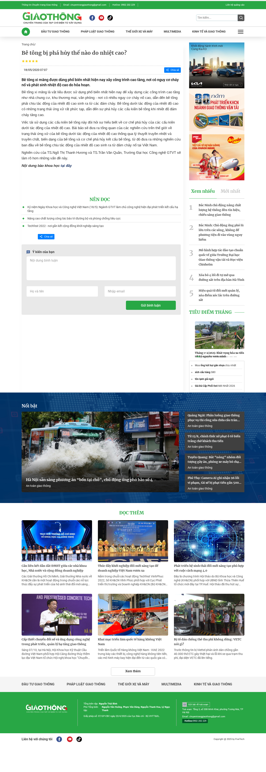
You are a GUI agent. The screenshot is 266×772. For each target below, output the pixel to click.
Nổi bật (29, 406)
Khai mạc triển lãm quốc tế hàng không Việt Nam (130, 641)
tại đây (66, 166)
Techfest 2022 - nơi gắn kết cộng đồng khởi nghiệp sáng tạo (65, 226)
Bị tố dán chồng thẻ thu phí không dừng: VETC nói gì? (207, 641)
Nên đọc (100, 199)
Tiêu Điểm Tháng (210, 312)
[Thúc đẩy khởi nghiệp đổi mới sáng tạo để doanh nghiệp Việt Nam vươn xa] (133, 541)
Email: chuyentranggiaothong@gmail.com (84, 5)
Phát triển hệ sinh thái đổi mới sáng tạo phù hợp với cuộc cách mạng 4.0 (209, 568)
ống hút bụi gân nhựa (212, 365)
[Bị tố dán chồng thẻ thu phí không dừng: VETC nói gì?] (209, 615)
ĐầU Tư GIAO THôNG (55, 31)
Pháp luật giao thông (86, 684)
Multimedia (171, 684)
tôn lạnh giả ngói (204, 379)
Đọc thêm (131, 513)
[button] (198, 356)
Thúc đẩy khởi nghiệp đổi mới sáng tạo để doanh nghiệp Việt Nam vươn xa (128, 568)
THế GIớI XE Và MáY (139, 31)
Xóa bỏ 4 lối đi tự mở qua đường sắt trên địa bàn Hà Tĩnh (221, 277)
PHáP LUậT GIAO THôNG (98, 31)
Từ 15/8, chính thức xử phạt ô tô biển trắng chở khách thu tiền (214, 438)
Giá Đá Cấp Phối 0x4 (206, 385)
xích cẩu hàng (202, 372)
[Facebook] (92, 18)
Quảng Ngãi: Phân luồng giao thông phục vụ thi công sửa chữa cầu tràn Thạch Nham (214, 418)
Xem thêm (133, 671)
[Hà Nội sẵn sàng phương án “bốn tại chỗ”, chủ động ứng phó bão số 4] (100, 452)
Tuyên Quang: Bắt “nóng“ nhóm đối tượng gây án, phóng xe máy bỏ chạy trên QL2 (214, 459)
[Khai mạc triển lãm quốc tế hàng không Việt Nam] (133, 615)
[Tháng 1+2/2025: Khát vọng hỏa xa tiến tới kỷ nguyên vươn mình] (219, 335)
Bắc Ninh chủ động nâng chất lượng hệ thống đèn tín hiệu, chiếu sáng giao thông (220, 210)
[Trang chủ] (26, 32)
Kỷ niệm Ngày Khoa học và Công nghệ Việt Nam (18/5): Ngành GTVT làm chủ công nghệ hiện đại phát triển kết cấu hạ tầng (102, 209)
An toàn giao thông (38, 485)
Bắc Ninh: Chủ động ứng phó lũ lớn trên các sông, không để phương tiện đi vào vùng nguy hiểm (221, 232)
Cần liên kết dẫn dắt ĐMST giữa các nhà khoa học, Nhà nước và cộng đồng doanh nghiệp (54, 568)
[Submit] (241, 18)
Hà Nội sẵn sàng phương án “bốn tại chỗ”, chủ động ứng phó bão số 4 (90, 480)
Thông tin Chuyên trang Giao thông (39, 5)
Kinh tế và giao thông (213, 684)
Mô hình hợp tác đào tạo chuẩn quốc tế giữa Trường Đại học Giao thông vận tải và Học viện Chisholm (221, 257)
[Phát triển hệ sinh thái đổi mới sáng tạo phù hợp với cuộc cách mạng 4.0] (209, 541)
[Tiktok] (110, 18)
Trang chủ (28, 44)
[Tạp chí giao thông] (52, 18)
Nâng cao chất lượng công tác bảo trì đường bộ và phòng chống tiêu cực (74, 218)
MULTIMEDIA (172, 31)
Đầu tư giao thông (38, 684)
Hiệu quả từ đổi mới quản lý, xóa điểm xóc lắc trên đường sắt (219, 295)
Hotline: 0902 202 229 (123, 5)
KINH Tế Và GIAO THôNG (209, 31)
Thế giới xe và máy (133, 684)
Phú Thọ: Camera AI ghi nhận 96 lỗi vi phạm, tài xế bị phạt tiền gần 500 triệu (213, 480)
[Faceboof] (59, 739)
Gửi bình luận (151, 305)
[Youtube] (101, 18)
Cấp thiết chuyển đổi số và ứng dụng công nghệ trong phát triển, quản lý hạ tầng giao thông (56, 641)
